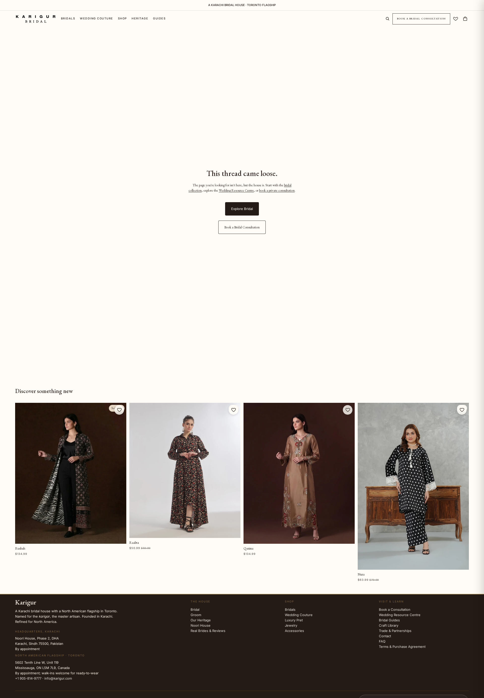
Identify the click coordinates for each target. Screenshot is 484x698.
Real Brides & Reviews (208, 631)
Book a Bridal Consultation (421, 18)
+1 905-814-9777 (28, 678)
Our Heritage (201, 620)
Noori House (200, 625)
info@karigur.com (58, 678)
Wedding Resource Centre (236, 190)
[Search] (387, 18)
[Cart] (465, 18)
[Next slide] (233, 470)
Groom (196, 615)
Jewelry (291, 625)
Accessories (294, 631)
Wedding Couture (299, 615)
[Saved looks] (455, 18)
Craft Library (388, 625)
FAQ (382, 641)
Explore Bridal (242, 209)
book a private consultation (277, 190)
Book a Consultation (394, 610)
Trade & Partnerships (395, 631)
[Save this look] (119, 410)
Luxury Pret (294, 620)
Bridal (195, 610)
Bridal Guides (389, 620)
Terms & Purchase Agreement (402, 647)
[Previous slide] (136, 470)
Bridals (290, 610)
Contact (385, 636)
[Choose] (232, 530)
